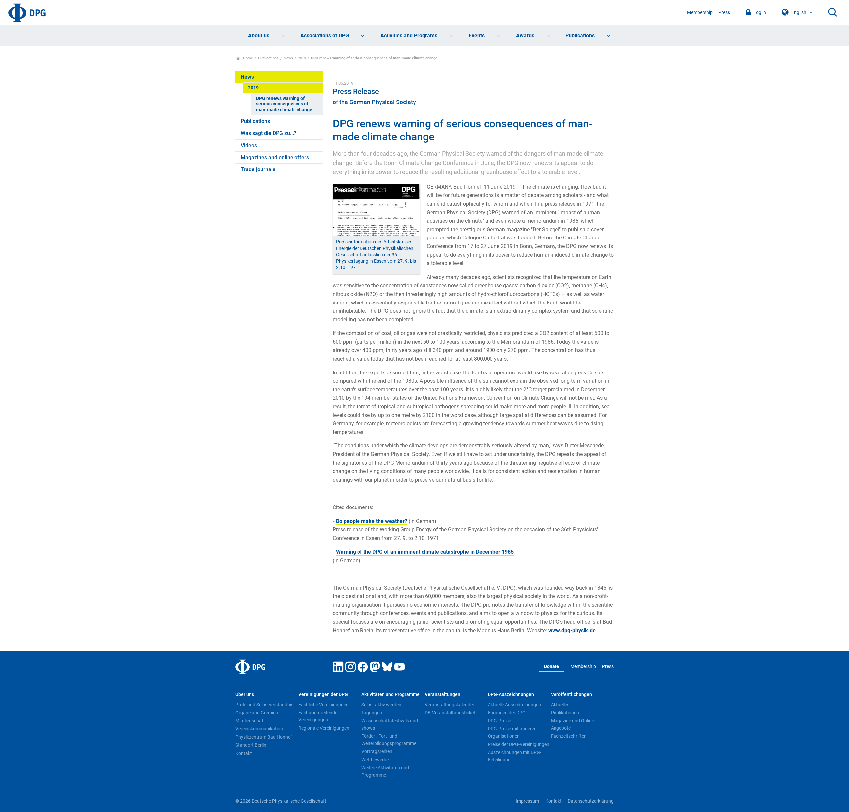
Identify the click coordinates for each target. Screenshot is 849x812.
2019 (302, 58)
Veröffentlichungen (571, 694)
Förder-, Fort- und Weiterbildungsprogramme (388, 739)
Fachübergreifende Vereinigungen (317, 716)
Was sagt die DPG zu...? (268, 133)
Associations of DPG (324, 36)
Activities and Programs (408, 36)
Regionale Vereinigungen (323, 728)
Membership (700, 12)
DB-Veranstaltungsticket (450, 712)
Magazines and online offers (275, 157)
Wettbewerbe (375, 759)
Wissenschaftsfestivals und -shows (390, 724)
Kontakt (243, 753)
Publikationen (565, 712)
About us (258, 36)
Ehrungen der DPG (507, 712)
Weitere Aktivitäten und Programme (385, 771)
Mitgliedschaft (250, 720)
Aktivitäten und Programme (390, 694)
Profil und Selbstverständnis (264, 704)
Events (477, 36)
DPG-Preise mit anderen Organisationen (512, 732)
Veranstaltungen (442, 694)
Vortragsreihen (376, 751)
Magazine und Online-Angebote (573, 724)
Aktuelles (560, 704)
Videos (249, 145)
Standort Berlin (250, 745)
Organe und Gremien (256, 712)
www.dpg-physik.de (572, 630)
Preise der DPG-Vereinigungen (518, 744)
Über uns (244, 694)
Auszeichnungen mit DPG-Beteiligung (514, 756)
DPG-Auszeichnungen (511, 694)
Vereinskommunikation (259, 728)
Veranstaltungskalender (449, 704)
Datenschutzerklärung (591, 801)
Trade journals (258, 169)
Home (247, 58)
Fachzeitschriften (569, 736)
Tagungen (371, 712)
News (288, 58)
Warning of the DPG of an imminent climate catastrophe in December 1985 (425, 552)
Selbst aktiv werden (381, 704)
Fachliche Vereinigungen (323, 704)
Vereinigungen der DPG (323, 694)
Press (724, 12)
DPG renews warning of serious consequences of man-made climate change (284, 104)
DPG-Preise (499, 720)
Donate (551, 666)
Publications (580, 36)
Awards (525, 36)
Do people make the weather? (371, 521)
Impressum (527, 801)
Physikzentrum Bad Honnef (263, 737)
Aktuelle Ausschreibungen (514, 704)
